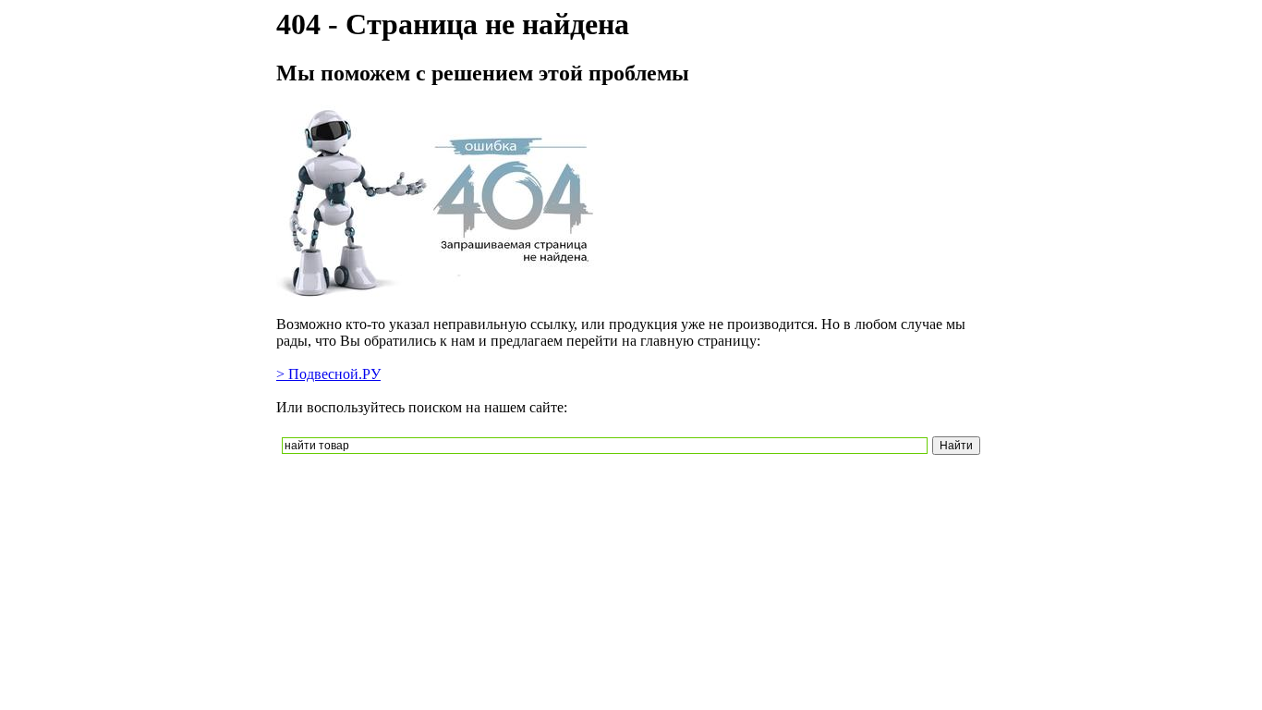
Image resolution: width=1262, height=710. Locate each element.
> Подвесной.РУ (328, 374)
